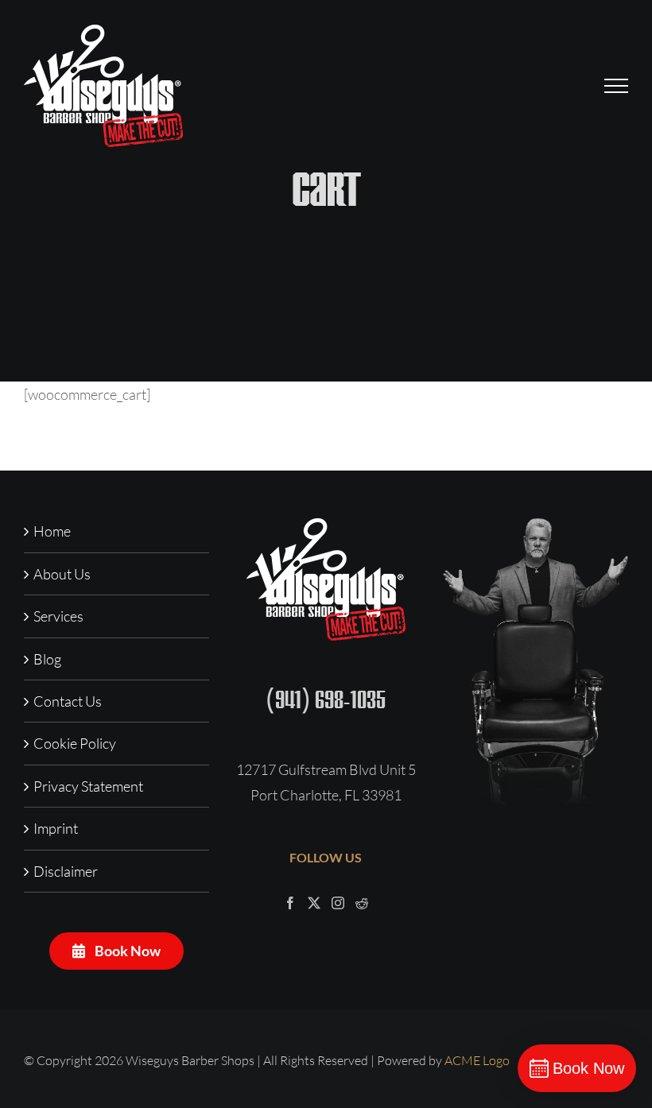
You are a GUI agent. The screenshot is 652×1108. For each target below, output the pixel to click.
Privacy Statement (88, 786)
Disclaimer (65, 871)
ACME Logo (477, 1060)
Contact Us (67, 701)
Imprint (55, 828)
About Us (62, 574)
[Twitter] (314, 903)
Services (58, 616)
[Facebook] (290, 903)
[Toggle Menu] (616, 86)
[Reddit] (361, 903)
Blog (47, 659)
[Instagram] (338, 903)
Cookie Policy (74, 743)
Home (52, 531)
